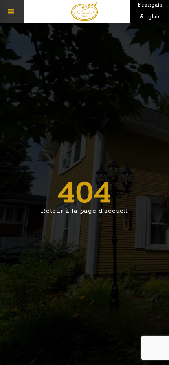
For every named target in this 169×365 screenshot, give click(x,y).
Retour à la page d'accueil (84, 211)
